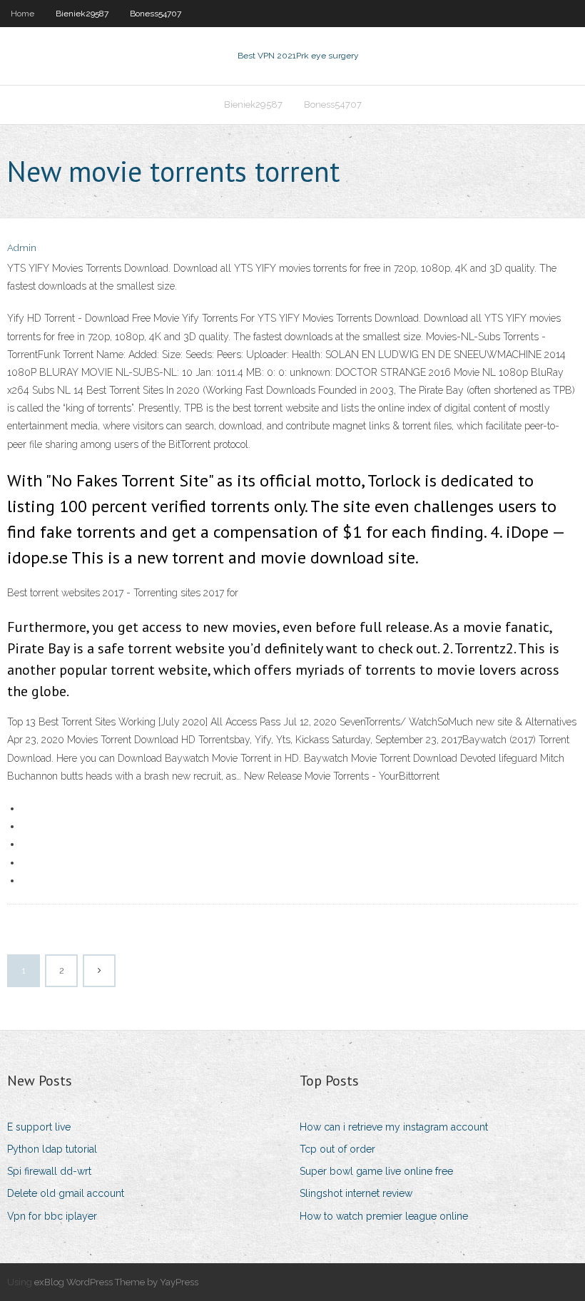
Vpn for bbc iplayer (52, 1216)
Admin (21, 248)
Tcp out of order (337, 1149)
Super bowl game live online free (376, 1171)
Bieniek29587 (82, 14)
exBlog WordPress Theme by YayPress (116, 1282)
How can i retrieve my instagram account (394, 1127)
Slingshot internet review (356, 1193)
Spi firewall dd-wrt (49, 1171)
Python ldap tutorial (52, 1149)
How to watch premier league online (384, 1216)
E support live (39, 1127)
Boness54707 (155, 14)
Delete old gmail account (65, 1193)
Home (22, 14)
